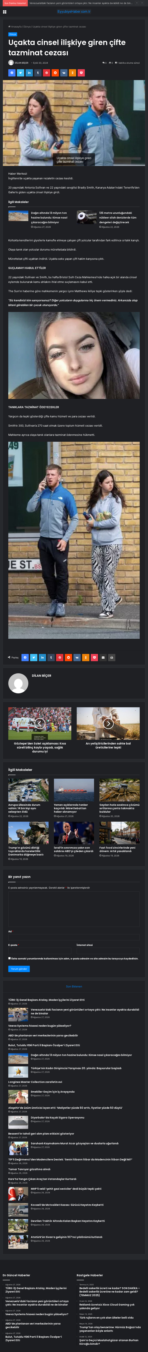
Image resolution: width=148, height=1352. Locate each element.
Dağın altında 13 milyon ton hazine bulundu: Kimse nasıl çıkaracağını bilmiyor (49, 217)
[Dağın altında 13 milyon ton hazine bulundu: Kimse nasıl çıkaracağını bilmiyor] (18, 216)
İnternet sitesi (85, 945)
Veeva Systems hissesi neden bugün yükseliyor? (57, 3)
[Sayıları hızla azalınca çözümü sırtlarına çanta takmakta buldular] (119, 790)
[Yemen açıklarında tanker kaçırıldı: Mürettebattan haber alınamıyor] (74, 790)
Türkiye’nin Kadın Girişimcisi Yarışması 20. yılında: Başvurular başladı (76, 1068)
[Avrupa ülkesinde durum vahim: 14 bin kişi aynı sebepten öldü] (28, 790)
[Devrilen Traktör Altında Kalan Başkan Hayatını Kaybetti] (18, 1226)
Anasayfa (15, 26)
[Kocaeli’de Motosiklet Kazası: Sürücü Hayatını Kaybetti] (18, 1210)
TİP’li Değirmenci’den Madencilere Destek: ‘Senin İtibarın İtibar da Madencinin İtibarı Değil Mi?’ (70, 1159)
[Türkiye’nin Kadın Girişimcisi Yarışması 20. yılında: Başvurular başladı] (18, 1072)
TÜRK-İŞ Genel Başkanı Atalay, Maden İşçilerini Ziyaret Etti (46, 1000)
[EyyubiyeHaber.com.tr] (74, 11)
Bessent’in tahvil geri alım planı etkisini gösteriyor (41, 1133)
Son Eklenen (74, 986)
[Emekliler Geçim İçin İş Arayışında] (18, 1096)
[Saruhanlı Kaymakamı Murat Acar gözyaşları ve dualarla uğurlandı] (18, 1148)
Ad (10, 931)
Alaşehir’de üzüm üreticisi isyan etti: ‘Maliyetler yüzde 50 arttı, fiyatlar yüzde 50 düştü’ (65, 1108)
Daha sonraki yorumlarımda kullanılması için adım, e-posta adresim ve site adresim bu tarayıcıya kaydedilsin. (74, 958)
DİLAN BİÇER (21, 62)
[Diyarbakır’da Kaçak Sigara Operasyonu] (18, 1122)
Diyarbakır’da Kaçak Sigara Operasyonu (57, 1117)
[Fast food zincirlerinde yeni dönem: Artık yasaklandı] (119, 833)
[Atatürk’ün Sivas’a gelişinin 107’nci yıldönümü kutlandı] (18, 1242)
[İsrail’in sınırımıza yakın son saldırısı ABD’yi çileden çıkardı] (74, 833)
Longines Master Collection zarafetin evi (35, 1082)
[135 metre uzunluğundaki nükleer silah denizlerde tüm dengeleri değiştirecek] (87, 217)
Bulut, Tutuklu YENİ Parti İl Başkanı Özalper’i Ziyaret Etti (44, 1045)
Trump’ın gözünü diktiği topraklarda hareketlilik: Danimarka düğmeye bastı (25, 851)
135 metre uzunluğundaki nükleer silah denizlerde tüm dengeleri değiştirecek (117, 217)
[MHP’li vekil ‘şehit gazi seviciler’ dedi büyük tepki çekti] (18, 1194)
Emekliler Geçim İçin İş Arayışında (53, 1092)
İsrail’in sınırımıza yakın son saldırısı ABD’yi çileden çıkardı (73, 849)
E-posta (13, 945)
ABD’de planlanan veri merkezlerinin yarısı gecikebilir (43, 1035)
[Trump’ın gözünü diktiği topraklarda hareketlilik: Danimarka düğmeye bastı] (28, 833)
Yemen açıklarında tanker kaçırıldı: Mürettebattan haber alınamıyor (71, 808)
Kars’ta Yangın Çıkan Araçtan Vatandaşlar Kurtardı (42, 1179)
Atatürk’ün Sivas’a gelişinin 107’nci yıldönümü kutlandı (66, 1237)
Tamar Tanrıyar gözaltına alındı (29, 1169)
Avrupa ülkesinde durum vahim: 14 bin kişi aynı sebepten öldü (24, 808)
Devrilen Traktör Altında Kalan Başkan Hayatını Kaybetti (68, 1221)
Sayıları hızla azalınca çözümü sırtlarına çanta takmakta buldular (119, 808)
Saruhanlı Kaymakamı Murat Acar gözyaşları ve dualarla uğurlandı (75, 1143)
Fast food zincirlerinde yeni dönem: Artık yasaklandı (117, 849)
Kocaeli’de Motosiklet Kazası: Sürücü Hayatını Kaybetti (67, 1205)
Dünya (27, 26)
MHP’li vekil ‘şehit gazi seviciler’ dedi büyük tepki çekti (66, 1189)
